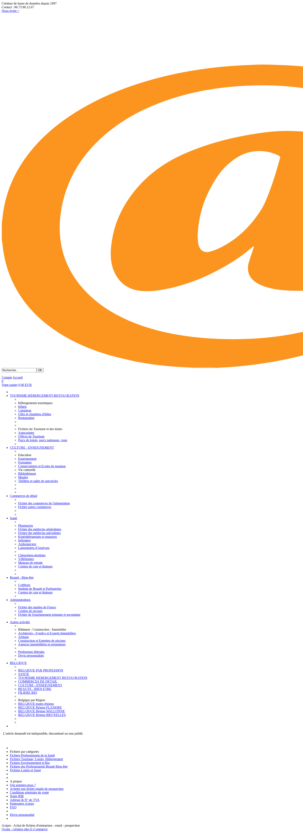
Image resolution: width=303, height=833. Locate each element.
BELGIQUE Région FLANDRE (40, 707)
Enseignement (27, 458)
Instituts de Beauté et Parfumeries (39, 588)
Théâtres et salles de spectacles (38, 481)
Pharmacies (25, 525)
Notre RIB (17, 796)
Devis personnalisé (22, 814)
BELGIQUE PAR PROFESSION (40, 670)
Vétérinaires (26, 559)
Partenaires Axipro (22, 803)
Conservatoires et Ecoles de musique (42, 466)
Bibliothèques (27, 473)
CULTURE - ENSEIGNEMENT (32, 447)
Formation (25, 462)
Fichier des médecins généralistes (39, 529)
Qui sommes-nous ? (23, 785)
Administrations (20, 600)
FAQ (13, 807)
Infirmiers (24, 540)
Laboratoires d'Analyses (33, 548)
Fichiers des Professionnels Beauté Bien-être (39, 766)
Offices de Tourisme (31, 436)
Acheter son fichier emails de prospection (36, 789)
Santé (13, 518)
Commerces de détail (23, 496)
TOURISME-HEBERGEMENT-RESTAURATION (44, 395)
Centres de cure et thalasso (35, 566)
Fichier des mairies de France (37, 607)
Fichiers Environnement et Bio (30, 763)
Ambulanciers (27, 544)
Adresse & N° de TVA (25, 800)
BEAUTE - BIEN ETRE (34, 689)
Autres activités (20, 622)
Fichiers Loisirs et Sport (25, 770)
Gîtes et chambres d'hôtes (34, 414)
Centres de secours (30, 611)
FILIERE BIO (27, 692)
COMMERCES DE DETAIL (37, 681)
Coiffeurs (24, 585)
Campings (24, 410)
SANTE (23, 674)
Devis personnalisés (31, 655)
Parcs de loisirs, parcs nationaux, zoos (42, 440)
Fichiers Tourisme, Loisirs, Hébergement (36, 759)
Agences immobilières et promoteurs (42, 644)
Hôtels (22, 406)
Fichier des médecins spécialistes (39, 533)
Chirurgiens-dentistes (32, 555)
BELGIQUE (18, 663)
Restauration (26, 418)
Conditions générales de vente (29, 792)
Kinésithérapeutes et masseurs (37, 536)
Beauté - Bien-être (22, 577)
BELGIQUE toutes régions (36, 704)
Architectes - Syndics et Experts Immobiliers (47, 633)
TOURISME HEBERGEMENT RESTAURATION (52, 678)
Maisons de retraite (30, 562)
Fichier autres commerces (34, 507)
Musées (23, 477)
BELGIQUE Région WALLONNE (41, 711)
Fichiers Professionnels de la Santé (32, 755)
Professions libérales (31, 652)
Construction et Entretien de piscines (42, 640)
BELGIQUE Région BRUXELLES (42, 715)
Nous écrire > (10, 11)
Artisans (23, 637)
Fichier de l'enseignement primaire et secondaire (49, 614)
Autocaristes (26, 432)
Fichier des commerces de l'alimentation (44, 503)
